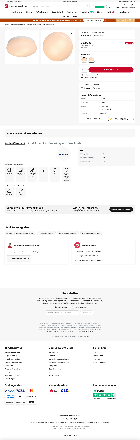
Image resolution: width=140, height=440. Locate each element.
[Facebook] (64, 418)
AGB (94, 352)
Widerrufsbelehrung (100, 362)
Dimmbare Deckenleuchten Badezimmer (20, 233)
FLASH (93, 20)
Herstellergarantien (12, 375)
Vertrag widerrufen (12, 352)
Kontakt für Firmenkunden (121, 209)
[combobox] (60, 6)
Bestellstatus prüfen (12, 359)
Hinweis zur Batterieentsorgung (77, 422)
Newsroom (53, 372)
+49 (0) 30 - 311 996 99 (85, 208)
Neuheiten (87, 12)
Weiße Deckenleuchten (46, 233)
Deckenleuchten (31, 24)
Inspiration (53, 375)
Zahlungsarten (10, 366)
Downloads (74, 143)
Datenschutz (98, 356)
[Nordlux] (64, 154)
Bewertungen (57, 143)
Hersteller (86, 336)
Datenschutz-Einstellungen (39, 422)
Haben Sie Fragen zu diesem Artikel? (122, 119)
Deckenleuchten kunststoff (68, 233)
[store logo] (16, 6)
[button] (71, 34)
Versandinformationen (13, 369)
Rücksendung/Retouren (13, 362)
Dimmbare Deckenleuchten (91, 233)
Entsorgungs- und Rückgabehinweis (98, 422)
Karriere (52, 362)
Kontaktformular (51, 331)
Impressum (97, 359)
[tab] (15, 143)
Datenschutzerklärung (86, 331)
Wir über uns (53, 352)
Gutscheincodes (55, 369)
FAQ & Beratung (11, 356)
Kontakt (8, 372)
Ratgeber (61, 375)
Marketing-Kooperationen (59, 359)
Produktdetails (37, 143)
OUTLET (66, 16)
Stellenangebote (62, 362)
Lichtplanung (53, 366)
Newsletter (53, 356)
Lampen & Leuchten (10, 24)
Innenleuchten (21, 24)
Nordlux (102, 98)
